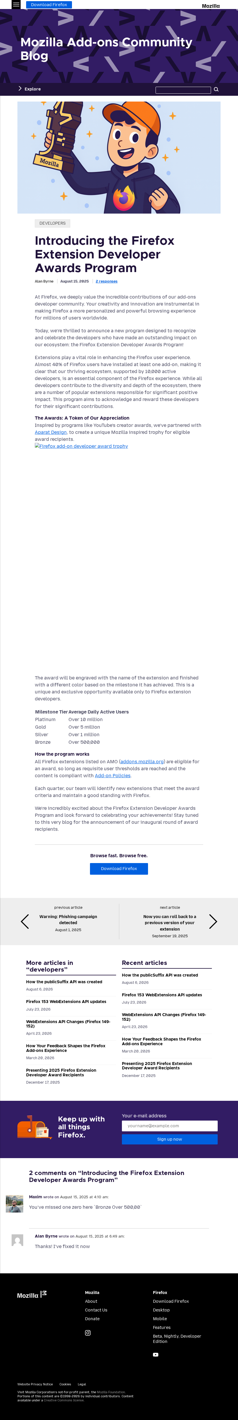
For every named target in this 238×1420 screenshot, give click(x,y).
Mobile (160, 1318)
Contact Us (96, 1310)
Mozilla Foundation (111, 1392)
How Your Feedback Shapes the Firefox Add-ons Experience (65, 1048)
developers (52, 223)
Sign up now (169, 1139)
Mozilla (211, 5)
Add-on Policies (113, 775)
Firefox (160, 1293)
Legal (82, 1384)
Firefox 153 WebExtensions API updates (66, 1002)
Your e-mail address (144, 1116)
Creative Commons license (64, 1400)
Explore (33, 89)
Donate (92, 1318)
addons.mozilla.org (142, 761)
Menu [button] (16, 4)
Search (216, 89)
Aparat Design (51, 432)
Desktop (161, 1310)
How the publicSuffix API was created (64, 982)
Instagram (88, 1333)
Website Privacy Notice (35, 1384)
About (91, 1301)
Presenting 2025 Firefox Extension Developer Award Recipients (61, 1072)
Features (162, 1327)
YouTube (155, 1355)
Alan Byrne (44, 281)
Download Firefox (49, 4)
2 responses (107, 281)
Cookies (65, 1384)
